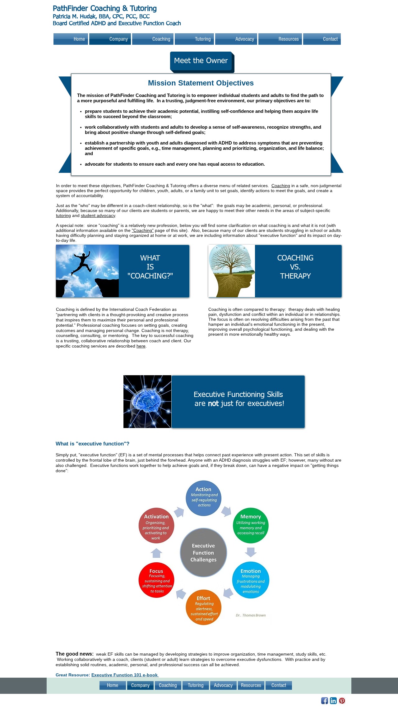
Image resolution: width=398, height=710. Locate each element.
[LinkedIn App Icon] (333, 700)
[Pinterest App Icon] (342, 700)
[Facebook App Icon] (324, 700)
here (141, 345)
